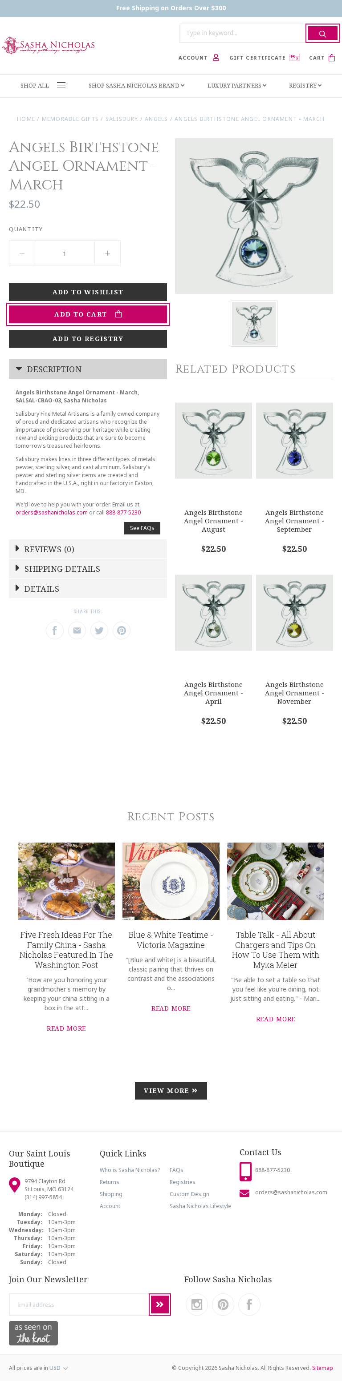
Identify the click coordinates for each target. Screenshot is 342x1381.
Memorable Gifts (70, 119)
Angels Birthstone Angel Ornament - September (294, 520)
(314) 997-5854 (43, 1197)
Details (41, 588)
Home (26, 119)
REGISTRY (303, 85)
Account (110, 1206)
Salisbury (122, 119)
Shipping (111, 1194)
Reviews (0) (48, 549)
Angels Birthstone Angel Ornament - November (294, 692)
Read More (66, 1028)
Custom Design (189, 1194)
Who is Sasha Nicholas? (130, 1170)
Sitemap (322, 1368)
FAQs (176, 1170)
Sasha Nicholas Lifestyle (200, 1206)
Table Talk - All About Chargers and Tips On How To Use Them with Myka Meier (275, 949)
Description (53, 369)
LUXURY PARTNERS (235, 85)
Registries (182, 1182)
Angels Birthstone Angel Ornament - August (213, 520)
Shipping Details (61, 568)
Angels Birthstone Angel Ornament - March (250, 119)
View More (168, 1090)
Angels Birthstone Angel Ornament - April (213, 692)
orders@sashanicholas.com (52, 512)
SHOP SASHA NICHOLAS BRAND (135, 85)
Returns (109, 1182)
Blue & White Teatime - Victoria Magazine (171, 939)
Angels (156, 119)
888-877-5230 (123, 512)
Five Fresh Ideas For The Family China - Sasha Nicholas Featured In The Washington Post (66, 949)
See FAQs (142, 528)
